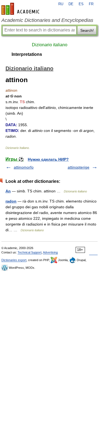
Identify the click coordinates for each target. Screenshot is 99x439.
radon (11, 201)
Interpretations (27, 54)
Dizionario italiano (49, 44)
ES (81, 4)
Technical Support (30, 252)
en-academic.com (21, 9)
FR (91, 4)
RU (60, 4)
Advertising (50, 252)
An (8, 191)
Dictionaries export (13, 260)
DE (70, 4)
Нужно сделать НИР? (48, 159)
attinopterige (78, 167)
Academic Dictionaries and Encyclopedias (47, 20)
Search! (87, 30)
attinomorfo (24, 167)
